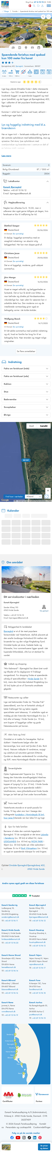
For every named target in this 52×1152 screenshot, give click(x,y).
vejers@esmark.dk (36, 964)
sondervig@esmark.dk (10, 917)
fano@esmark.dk (35, 989)
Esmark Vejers (35, 955)
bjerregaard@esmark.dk (38, 917)
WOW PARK (37, 841)
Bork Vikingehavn (29, 848)
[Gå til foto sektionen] (12, 47)
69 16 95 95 (39, 2)
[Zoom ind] (48, 490)
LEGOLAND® (10, 841)
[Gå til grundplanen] (19, 47)
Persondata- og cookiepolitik (18, 1127)
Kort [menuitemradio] (31, 426)
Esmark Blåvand (8, 980)
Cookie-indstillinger (41, 1127)
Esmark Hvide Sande (11, 930)
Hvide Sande (33, 678)
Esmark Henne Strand (11, 955)
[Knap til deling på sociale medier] (43, 16)
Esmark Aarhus (35, 1002)
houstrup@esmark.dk (37, 942)
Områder (13, 865)
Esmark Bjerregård (12, 187)
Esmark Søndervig (9, 905)
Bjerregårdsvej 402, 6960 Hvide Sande (36, 867)
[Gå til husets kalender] (39, 47)
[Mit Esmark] (42, 6)
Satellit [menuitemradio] (44, 426)
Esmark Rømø (7, 1002)
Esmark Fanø (34, 980)
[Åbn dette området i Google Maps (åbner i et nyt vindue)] (5, 500)
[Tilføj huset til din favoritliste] (48, 16)
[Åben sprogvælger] (30, 5)
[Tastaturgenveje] (15, 500)
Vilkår (49, 501)
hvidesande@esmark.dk (11, 939)
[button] (26, 460)
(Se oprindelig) (18, 234)
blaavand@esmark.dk (10, 989)
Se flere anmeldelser (26, 351)
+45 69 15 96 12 (17, 615)
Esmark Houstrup (36, 930)
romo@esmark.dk (8, 1011)
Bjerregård (19, 66)
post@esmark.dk (35, 1014)
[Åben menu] (49, 6)
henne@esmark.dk (9, 967)
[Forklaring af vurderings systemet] (26, 62)
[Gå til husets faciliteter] (32, 47)
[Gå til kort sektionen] (26, 47)
